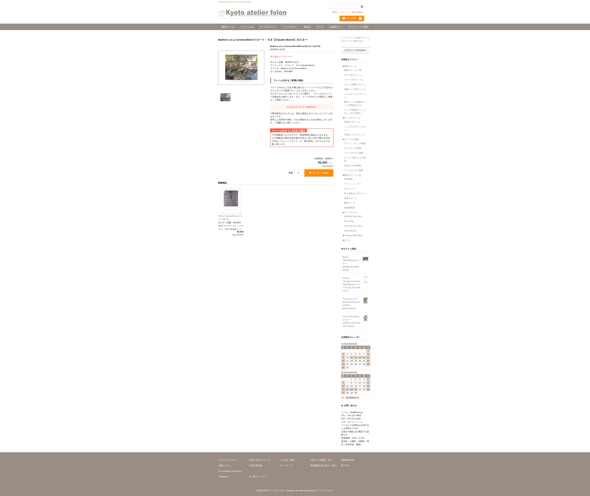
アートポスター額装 (354, 170)
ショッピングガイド (228, 460)
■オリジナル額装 (351, 139)
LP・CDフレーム (268, 27)
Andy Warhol (350, 230)
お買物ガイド (335, 27)
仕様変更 (348, 179)
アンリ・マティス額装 (355, 143)
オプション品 (247, 27)
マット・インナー (352, 184)
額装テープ (349, 203)
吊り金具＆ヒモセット (355, 193)
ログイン (344, 12)
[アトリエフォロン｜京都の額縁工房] (252, 13)
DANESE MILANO (353, 216)
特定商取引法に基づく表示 (323, 465)
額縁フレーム (227, 27)
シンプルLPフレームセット (355, 128)
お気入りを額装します (321, 460)
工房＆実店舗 (255, 465)
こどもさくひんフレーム (355, 95)
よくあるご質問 (287, 460)
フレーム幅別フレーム (355, 84)
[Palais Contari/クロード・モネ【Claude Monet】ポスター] (231, 201)
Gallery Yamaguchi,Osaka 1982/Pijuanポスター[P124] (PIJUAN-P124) (352, 284)
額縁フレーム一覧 (352, 70)
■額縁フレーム (350, 66)
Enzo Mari (349, 221)
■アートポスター (351, 212)
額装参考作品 (347, 460)
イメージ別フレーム (354, 79)
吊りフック (349, 188)
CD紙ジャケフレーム (354, 134)
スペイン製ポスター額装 (355, 159)
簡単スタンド (350, 198)
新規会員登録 (357, 12)
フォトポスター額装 (354, 153)
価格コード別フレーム (355, 89)
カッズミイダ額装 (352, 148)
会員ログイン (224, 465)
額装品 (307, 27)
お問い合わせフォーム (352, 422)
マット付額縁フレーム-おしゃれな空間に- (355, 111)
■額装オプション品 (352, 175)
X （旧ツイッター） (258, 476)
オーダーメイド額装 (358, 27)
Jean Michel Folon (353, 226)
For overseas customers (230, 471)
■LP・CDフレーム (351, 118)
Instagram (223, 476)
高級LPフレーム (352, 122)
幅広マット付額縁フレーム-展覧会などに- (355, 103)
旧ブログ (345, 465)
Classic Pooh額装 (352, 165)
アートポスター (290, 27)
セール (320, 27)
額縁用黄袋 (349, 207)
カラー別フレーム (352, 75)
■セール (346, 240)
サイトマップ (286, 465)
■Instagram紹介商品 (352, 235)
